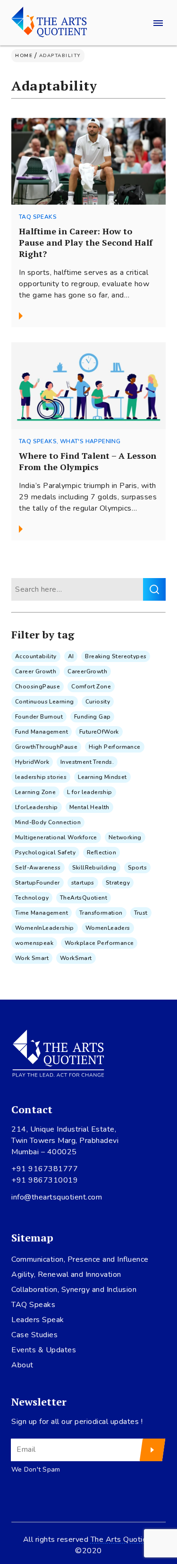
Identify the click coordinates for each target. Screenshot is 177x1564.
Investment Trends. (87, 762)
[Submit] (153, 1450)
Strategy (118, 882)
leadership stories (41, 777)
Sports (137, 867)
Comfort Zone (91, 686)
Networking (125, 837)
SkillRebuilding (94, 867)
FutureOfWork (99, 732)
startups (82, 882)
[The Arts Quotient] (49, 23)
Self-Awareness (38, 867)
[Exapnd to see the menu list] (158, 22)
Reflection (101, 852)
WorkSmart (76, 958)
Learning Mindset (102, 777)
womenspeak (34, 943)
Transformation (101, 913)
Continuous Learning (44, 701)
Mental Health (89, 807)
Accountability (36, 656)
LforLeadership (36, 807)
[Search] (154, 589)
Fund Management (41, 732)
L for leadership (89, 792)
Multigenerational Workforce (56, 837)
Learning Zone (35, 792)
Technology (32, 898)
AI (71, 656)
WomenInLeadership (44, 928)
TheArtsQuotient (83, 898)
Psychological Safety (45, 852)
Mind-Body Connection (48, 822)
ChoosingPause (37, 686)
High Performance (114, 747)
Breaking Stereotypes (115, 656)
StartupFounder (37, 882)
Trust (141, 913)
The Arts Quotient (122, 1539)
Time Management (41, 913)
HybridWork (32, 762)
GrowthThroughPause (46, 747)
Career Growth (35, 671)
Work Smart (32, 958)
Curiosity (97, 701)
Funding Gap (92, 716)
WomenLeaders (107, 928)
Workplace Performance (99, 943)
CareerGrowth (87, 671)
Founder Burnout (39, 716)
